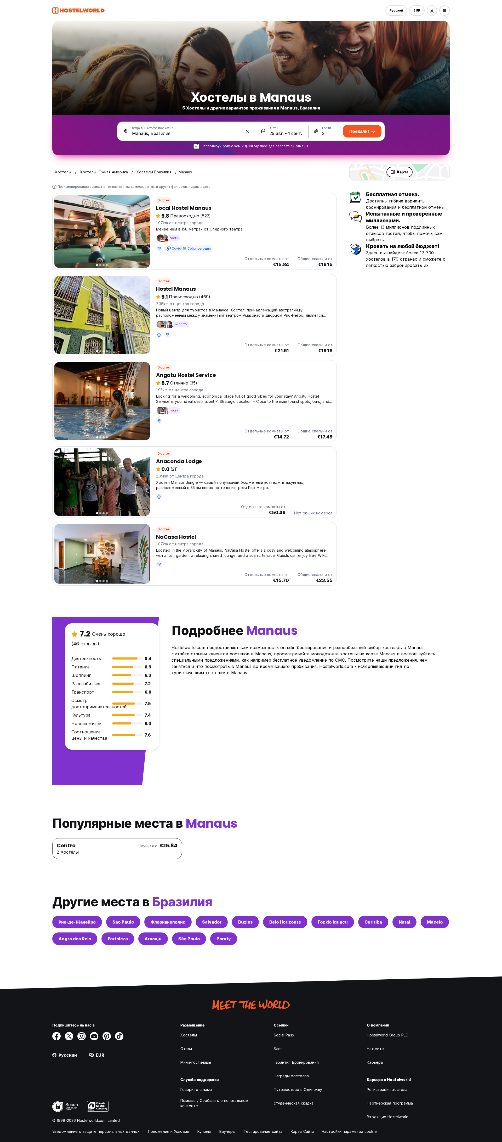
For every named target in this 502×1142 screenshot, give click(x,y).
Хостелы (188, 1035)
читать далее (199, 187)
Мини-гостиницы (195, 1062)
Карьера (375, 1062)
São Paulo (189, 938)
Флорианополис (168, 922)
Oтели (186, 1048)
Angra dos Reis (75, 938)
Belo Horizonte (285, 922)
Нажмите (375, 1048)
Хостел (164, 200)
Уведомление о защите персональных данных (96, 1131)
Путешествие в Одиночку (298, 1089)
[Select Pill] (432, 10)
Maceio (435, 922)
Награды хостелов (291, 1076)
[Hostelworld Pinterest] (106, 1036)
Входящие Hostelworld (387, 1116)
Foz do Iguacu (333, 922)
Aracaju (153, 938)
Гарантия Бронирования (296, 1062)
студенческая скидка (294, 1103)
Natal (404, 922)
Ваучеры (227, 1131)
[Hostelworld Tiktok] (119, 1036)
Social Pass (284, 1035)
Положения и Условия (168, 1131)
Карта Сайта (302, 1131)
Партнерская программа (390, 1103)
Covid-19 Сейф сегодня (191, 248)
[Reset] (247, 131)
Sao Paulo (123, 922)
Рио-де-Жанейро (77, 922)
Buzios (245, 922)
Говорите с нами (196, 1089)
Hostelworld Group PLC (387, 1035)
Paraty (223, 938)
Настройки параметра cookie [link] (349, 1131)
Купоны (204, 1131)
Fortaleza (118, 938)
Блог (278, 1048)
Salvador (211, 922)
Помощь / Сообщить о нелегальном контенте (214, 1103)
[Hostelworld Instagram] (81, 1036)
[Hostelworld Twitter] (69, 1036)
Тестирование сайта (263, 1131)
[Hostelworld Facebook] (56, 1036)
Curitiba (373, 922)
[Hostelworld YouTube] (94, 1036)
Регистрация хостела (387, 1089)
